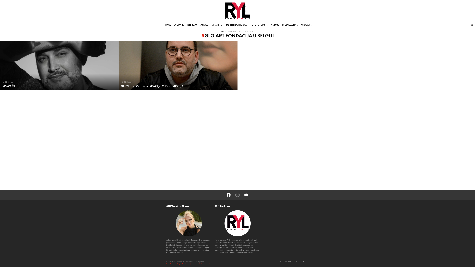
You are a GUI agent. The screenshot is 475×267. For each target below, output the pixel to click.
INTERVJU (192, 25)
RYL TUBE (274, 25)
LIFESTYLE (216, 25)
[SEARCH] (472, 25)
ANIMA (204, 25)
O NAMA (305, 25)
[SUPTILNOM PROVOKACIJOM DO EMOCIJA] (178, 65)
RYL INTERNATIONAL (236, 25)
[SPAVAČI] (59, 65)
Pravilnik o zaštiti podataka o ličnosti (180, 264)
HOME (167, 25)
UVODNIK (179, 25)
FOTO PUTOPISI (258, 25)
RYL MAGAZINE (290, 25)
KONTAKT (305, 262)
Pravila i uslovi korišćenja (204, 264)
